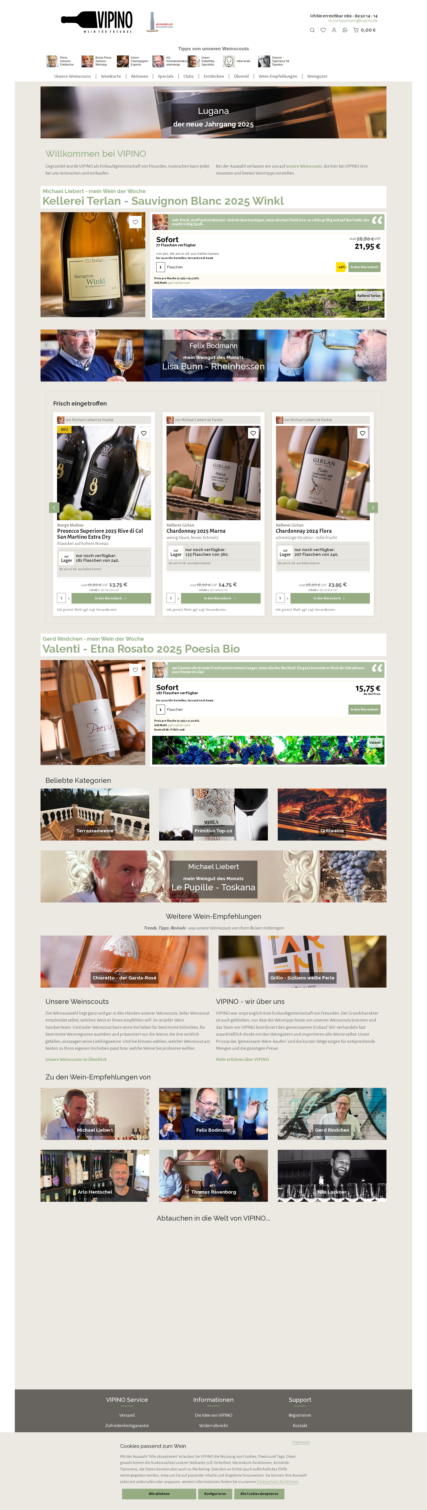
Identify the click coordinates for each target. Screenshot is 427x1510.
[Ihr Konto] (334, 30)
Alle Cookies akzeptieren (259, 1494)
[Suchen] (312, 30)
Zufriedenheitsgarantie (127, 1425)
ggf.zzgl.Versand (179, 282)
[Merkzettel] (323, 30)
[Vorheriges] (54, 507)
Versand (127, 1415)
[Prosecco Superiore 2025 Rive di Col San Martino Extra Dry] (104, 473)
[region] (213, 507)
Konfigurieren (215, 1494)
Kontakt (300, 1425)
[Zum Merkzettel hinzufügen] (135, 222)
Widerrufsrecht (213, 1425)
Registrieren (300, 1415)
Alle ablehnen (159, 1494)
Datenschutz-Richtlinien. (278, 1482)
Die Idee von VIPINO (213, 1415)
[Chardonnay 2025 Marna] (214, 473)
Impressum (301, 1442)
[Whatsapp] (345, 30)
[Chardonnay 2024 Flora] (323, 473)
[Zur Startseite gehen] (96, 22)
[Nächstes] (372, 507)
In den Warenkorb (364, 267)
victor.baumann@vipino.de (353, 20)
